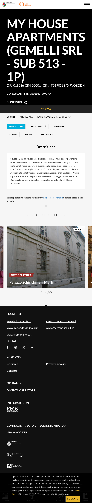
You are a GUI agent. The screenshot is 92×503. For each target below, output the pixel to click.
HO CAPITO (72, 499)
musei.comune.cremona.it (61, 321)
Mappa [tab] (28, 134)
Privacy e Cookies (56, 363)
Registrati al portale (53, 197)
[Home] (16, 4)
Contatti (12, 370)
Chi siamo (12, 363)
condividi (14, 102)
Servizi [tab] (13, 134)
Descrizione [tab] (16, 126)
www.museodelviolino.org (22, 327)
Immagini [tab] (59, 126)
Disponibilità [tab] (38, 126)
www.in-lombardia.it (19, 321)
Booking (11, 116)
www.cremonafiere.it (19, 334)
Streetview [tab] (47, 134)
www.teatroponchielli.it (60, 327)
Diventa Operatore (21, 390)
